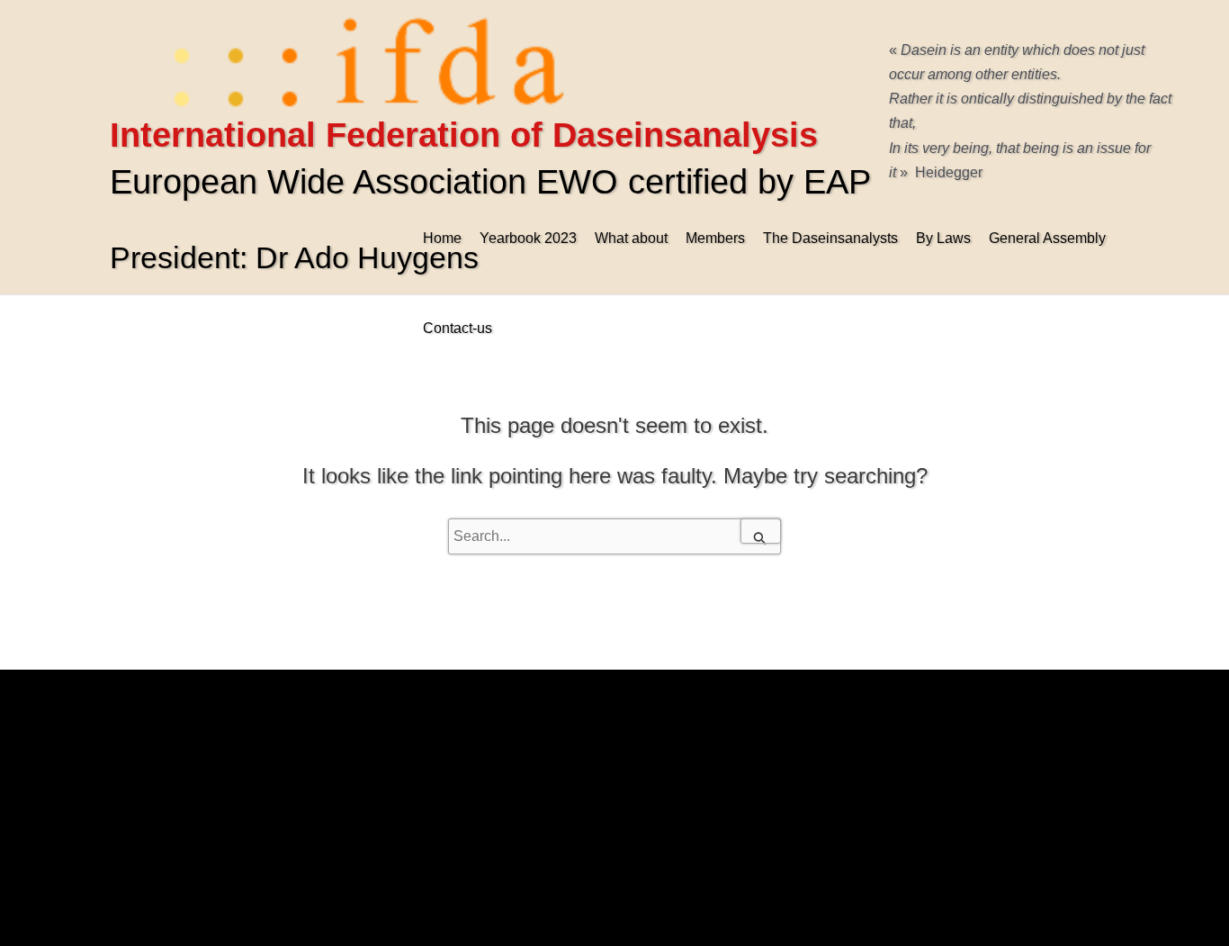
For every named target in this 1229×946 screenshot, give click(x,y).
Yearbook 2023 (528, 238)
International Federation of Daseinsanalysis (464, 135)
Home (442, 238)
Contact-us (457, 328)
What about (631, 238)
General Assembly (1047, 238)
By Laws (943, 238)
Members (715, 238)
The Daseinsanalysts (830, 238)
